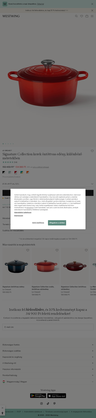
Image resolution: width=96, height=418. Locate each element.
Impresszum (18, 215)
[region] (48, 209)
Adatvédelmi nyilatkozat (22, 212)
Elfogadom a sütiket (57, 223)
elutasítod (29, 208)
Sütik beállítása (38, 222)
